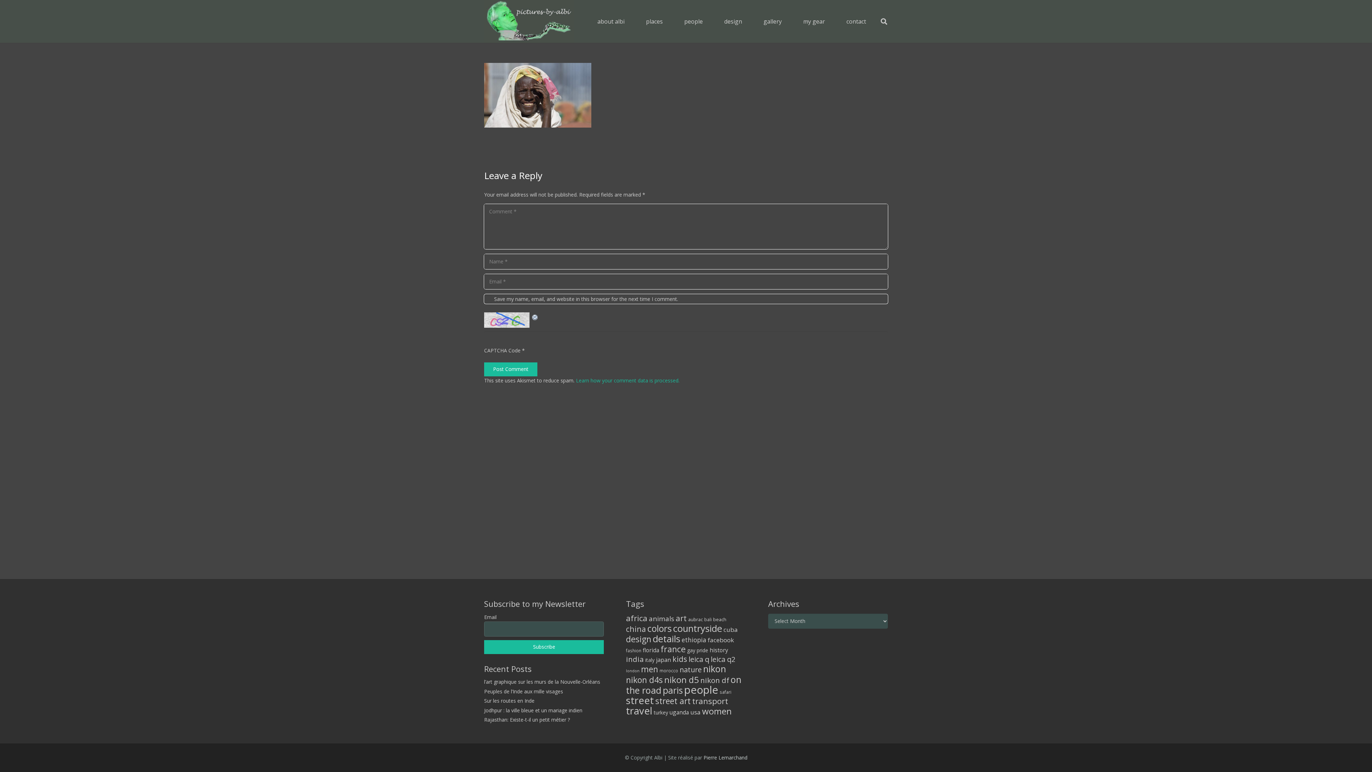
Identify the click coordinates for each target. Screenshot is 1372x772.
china (636, 629)
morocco (669, 670)
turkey (661, 712)
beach (719, 620)
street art (673, 701)
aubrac (695, 620)
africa (636, 618)
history (719, 650)
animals (661, 618)
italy (650, 660)
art (681, 618)
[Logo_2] (529, 21)
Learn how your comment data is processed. (628, 380)
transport (710, 701)
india (635, 659)
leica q (699, 659)
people (701, 690)
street (640, 700)
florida (651, 650)
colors (659, 628)
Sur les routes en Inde (509, 700)
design (638, 639)
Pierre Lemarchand (725, 757)
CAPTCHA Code (502, 350)
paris (673, 690)
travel (639, 710)
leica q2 (723, 659)
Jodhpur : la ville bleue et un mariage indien (533, 710)
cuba (731, 629)
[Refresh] (535, 316)
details (666, 638)
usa (695, 712)
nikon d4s (644, 680)
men (649, 669)
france (673, 649)
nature (691, 669)
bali (708, 619)
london (633, 670)
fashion (633, 650)
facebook (721, 640)
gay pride (697, 650)
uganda (679, 712)
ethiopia (694, 639)
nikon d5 (681, 680)
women (717, 711)
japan (663, 660)
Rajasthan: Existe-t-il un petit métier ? (527, 719)
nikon (714, 669)
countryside (697, 628)
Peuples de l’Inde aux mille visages (523, 691)
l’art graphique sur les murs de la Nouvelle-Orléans (542, 681)
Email (490, 617)
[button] (668, 21)
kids (679, 659)
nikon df (714, 680)
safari (725, 692)
